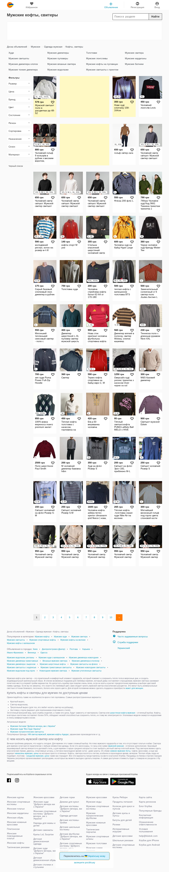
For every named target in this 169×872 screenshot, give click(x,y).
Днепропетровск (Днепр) (53, 649)
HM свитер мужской (37, 734)
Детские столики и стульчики (43, 865)
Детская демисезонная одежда (41, 841)
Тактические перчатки (92, 830)
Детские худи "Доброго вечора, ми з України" (44, 851)
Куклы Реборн (120, 797)
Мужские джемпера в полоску (85, 661)
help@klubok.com (148, 836)
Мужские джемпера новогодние (84, 657)
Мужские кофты (42, 636)
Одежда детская (68, 815)
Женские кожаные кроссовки (17, 823)
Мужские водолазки (57, 69)
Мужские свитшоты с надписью (21, 667)
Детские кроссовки (123, 836)
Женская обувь (15, 817)
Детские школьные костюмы (70, 828)
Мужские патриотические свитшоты (27, 732)
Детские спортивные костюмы (124, 846)
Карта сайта (145, 797)
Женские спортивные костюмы (18, 803)
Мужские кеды (93, 801)
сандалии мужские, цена (37, 756)
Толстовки (91, 52)
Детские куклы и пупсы (121, 814)
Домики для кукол (69, 801)
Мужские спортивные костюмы (97, 807)
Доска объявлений (17, 46)
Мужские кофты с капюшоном (21, 643)
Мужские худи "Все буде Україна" (25, 729)
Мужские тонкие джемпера (23, 69)
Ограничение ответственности (148, 823)
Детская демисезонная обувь (44, 858)
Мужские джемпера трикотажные (22, 661)
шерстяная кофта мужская (122, 713)
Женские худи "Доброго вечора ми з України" (44, 804)
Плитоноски (13, 829)
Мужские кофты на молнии (72, 640)
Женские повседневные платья (15, 836)
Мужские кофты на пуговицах (102, 64)
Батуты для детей (122, 820)
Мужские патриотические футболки (94, 815)
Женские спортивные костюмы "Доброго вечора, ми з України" (44, 815)
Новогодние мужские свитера (53, 671)
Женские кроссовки (43, 797)
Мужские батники (134, 64)
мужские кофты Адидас (58, 734)
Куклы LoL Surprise (43, 834)
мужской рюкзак (116, 746)
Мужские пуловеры (57, 58)
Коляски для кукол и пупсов (123, 807)
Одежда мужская (52, 46)
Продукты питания (123, 801)
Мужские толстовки (96, 843)
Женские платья (16, 808)
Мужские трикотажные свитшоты (56, 667)
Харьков (86, 649)
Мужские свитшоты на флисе (84, 664)
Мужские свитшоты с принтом (102, 69)
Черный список (16, 166)
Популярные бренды (150, 810)
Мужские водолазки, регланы (20, 657)
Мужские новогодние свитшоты (90, 667)
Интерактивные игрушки (121, 830)
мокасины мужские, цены (27, 753)
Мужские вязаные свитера (61, 64)
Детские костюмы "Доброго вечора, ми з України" (71, 808)
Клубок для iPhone (149, 840)
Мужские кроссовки (96, 797)
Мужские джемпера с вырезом (21, 664)
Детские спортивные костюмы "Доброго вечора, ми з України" (71, 847)
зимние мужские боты (120, 751)
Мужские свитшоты (19, 58)
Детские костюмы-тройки (69, 821)
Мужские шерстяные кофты (53, 664)
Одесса (43, 652)
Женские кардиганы (18, 813)
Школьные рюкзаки (123, 840)
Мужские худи (60, 636)
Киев (35, 649)
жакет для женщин (134, 688)
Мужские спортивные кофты (42, 640)
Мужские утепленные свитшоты (86, 671)
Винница (32, 652)
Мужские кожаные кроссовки (96, 823)
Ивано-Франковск (15, 652)
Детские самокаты (43, 830)
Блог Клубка (145, 806)
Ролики (116, 824)
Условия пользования (146, 830)
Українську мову (96, 856)
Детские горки (67, 797)
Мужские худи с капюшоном (52, 657)
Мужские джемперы (58, 52)
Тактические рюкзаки (18, 847)
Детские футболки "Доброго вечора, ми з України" (71, 836)
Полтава (74, 649)
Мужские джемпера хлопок (23, 64)
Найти (155, 16)
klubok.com (10, 5)
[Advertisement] (84, 30)
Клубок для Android (149, 844)
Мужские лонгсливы (97, 58)
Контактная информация (146, 816)
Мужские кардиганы (135, 58)
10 (111, 617)
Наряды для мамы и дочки (44, 824)
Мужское (35, 46)
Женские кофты (15, 842)
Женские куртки (15, 797)
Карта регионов (147, 801)
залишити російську (84, 862)
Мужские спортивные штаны (97, 837)
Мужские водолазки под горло (21, 671)
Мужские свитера (134, 52)
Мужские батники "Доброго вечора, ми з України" (33, 726)
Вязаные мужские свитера (55, 661)
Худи (11, 52)
